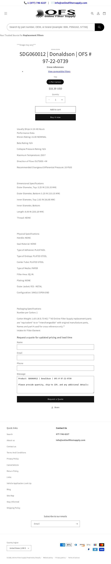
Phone (20, 363)
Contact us (11, 446)
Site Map (10, 495)
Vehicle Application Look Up (19, 483)
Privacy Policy (13, 458)
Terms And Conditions (16, 452)
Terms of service (74, 558)
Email (19, 352)
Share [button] (56, 407)
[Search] (99, 27)
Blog (9, 489)
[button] (6, 13)
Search (10, 434)
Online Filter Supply (19, 558)
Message (21, 374)
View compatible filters (59, 71)
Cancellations (13, 465)
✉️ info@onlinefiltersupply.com (69, 2)
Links (9, 477)
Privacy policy (61, 558)
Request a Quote (55, 399)
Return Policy (13, 471)
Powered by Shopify (34, 558)
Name (19, 342)
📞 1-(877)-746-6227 (35, 2)
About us (11, 440)
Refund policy (48, 558)
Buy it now (55, 117)
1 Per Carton (55, 82)
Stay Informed (13, 502)
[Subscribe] (77, 524)
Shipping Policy (13, 508)
